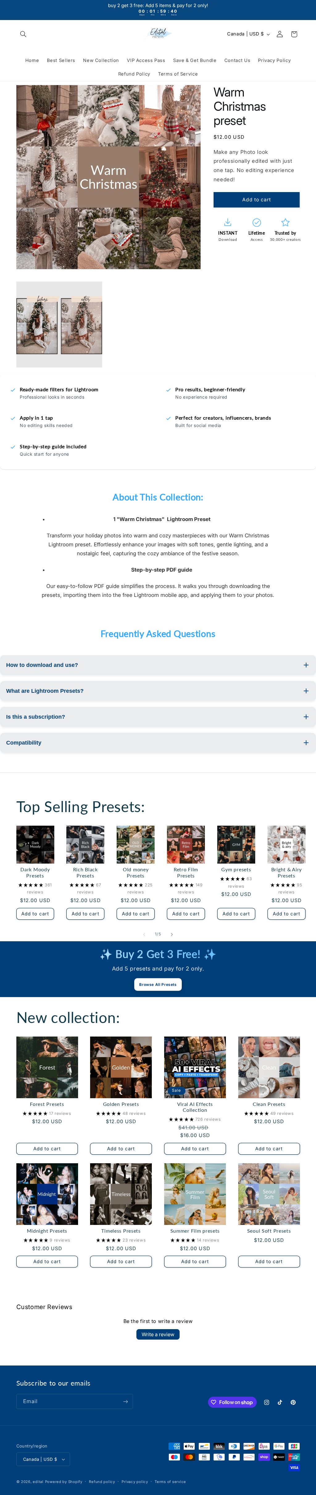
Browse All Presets (158, 983)
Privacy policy (135, 1482)
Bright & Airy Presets (286, 872)
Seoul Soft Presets (269, 1231)
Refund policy (102, 1482)
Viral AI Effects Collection (195, 1107)
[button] (23, 34)
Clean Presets (269, 1104)
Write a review (158, 1334)
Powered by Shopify (63, 1482)
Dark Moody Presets (35, 872)
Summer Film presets (195, 1231)
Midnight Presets (47, 1231)
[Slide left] (144, 934)
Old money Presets (135, 872)
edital (38, 1482)
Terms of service (170, 1482)
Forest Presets (47, 1104)
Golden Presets (121, 1104)
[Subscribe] (125, 1401)
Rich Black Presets (85, 872)
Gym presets (236, 869)
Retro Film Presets (186, 872)
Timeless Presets (121, 1231)
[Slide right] (172, 934)
